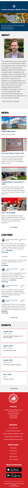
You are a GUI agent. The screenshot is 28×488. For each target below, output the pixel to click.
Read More (9, 250)
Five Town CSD (13, 428)
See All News (14, 227)
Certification (13, 448)
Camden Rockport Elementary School (13, 433)
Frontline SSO (13, 451)
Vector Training (13, 459)
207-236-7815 (13, 417)
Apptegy (17, 486)
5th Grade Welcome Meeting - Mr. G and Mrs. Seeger (13, 336)
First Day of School (9, 379)
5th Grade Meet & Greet (10, 350)
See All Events (14, 388)
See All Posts (14, 317)
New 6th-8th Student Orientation (12, 364)
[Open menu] (4, 7)
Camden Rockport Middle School (13, 436)
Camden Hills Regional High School (13, 439)
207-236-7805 (13, 416)
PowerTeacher (13, 456)
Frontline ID (13, 453)
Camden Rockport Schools (13, 431)
